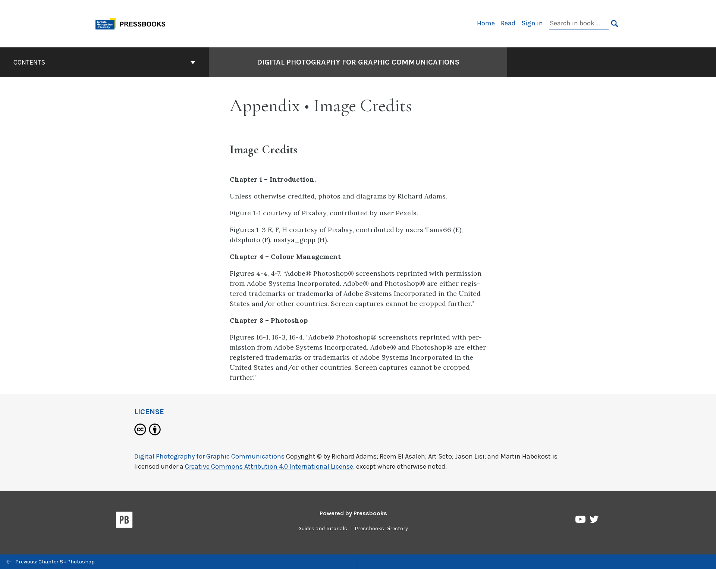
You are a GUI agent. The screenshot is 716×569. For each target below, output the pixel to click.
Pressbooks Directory (381, 528)
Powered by (353, 513)
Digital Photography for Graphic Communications (358, 62)
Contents (29, 62)
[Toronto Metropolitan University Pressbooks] (133, 22)
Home (486, 23)
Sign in (532, 23)
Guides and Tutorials (322, 528)
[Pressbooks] (124, 521)
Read (508, 23)
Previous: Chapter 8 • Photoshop (54, 562)
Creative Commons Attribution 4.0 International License (269, 466)
